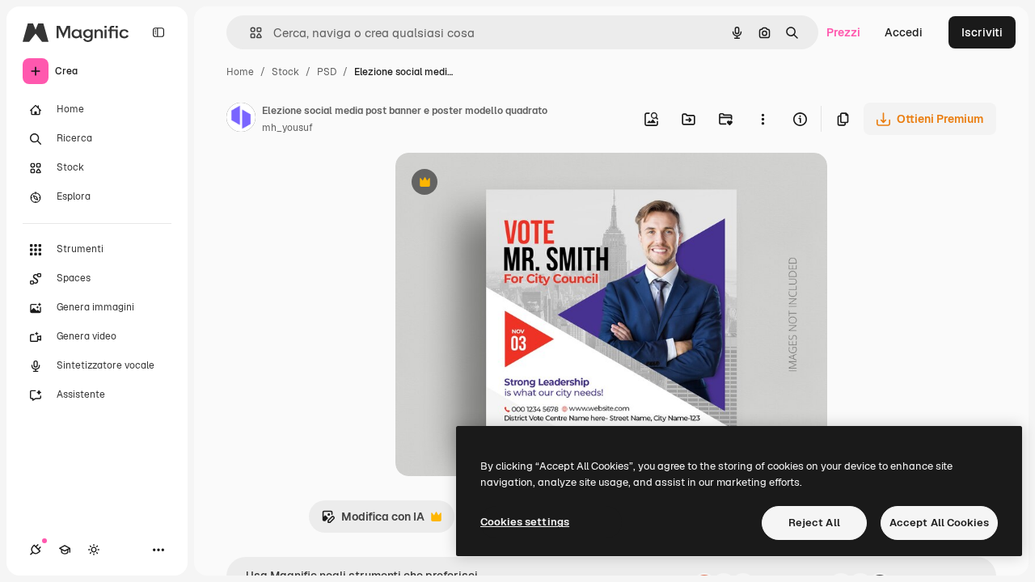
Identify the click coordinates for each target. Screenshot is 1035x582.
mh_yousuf (287, 127)
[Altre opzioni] (762, 119)
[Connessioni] (36, 550)
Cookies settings (524, 522)
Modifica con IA (373, 521)
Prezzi (843, 32)
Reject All (814, 522)
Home (240, 71)
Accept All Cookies (939, 522)
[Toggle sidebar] (158, 32)
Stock (285, 71)
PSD (326, 71)
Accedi (904, 32)
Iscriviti (982, 32)
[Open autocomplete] (249, 33)
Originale (502, 184)
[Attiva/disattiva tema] (94, 550)
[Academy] (65, 550)
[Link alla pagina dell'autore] (241, 120)
